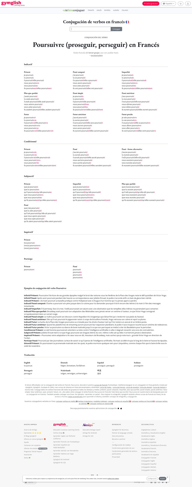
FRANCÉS (91, 10)
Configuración (152, 478)
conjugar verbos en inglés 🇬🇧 (67, 401)
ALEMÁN (116, 10)
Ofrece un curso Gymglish (33, 439)
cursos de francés (100, 385)
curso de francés (119, 387)
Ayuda (26, 442)
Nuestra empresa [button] (30, 424)
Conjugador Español (148, 464)
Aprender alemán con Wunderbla (65, 451)
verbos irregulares (85, 401)
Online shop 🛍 (58, 433)
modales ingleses (100, 401)
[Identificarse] (188, 3)
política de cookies (113, 478)
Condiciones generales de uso (123, 448)
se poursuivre (97, 55)
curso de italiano (159, 387)
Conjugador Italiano (148, 470)
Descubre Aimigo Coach (91, 430)
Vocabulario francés (148, 448)
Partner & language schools (122, 433)
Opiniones (28, 433)
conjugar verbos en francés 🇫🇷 (143, 401)
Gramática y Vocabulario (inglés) (153, 433)
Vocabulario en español (150, 455)
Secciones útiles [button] (147, 424)
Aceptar (162, 478)
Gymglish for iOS (59, 463)
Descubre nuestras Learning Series (66, 430)
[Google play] (118, 408)
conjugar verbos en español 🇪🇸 (119, 401)
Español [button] (169, 3)
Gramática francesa (148, 451)
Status (26, 458)
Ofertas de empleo (35, 448)
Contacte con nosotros (32, 445)
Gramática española (148, 442)
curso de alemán (146, 387)
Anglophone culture (148, 430)
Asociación (28, 455)
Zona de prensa (118, 436)
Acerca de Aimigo (30, 430)
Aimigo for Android (90, 433)
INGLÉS (99, 10)
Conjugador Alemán (148, 467)
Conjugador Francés (148, 458)
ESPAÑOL (107, 10)
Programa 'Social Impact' (33, 451)
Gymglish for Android (61, 459)
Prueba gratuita (150, 3)
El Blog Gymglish (30, 436)
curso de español (132, 387)
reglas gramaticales (75, 397)
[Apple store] (121, 408)
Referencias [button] (116, 424)
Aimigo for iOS (88, 436)
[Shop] (180, 3)
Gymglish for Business (120, 430)
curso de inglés (106, 387)
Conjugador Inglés (148, 461)
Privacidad (116, 457)
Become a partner (118, 439)
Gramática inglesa (148, 439)
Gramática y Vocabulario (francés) (153, 445)
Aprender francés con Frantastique (66, 442)
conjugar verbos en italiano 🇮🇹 (101, 404)
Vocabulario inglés (148, 436)
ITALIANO (125, 10)
